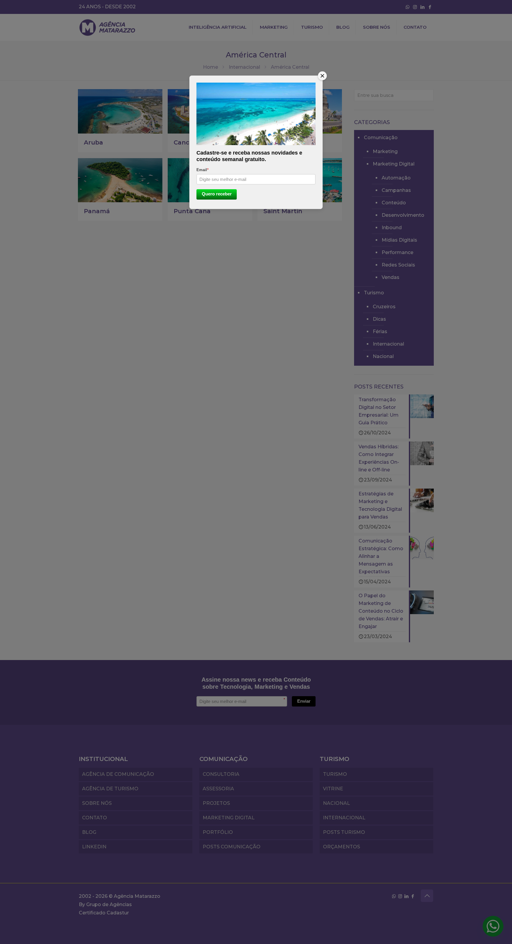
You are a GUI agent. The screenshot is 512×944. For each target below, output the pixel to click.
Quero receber (217, 193)
